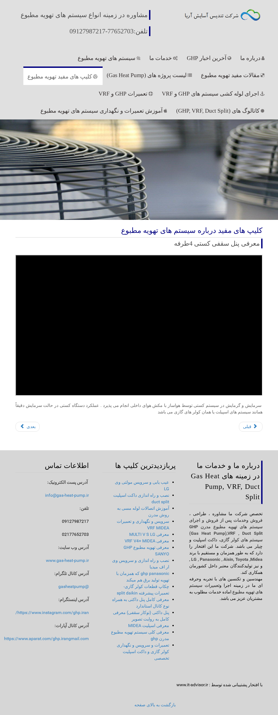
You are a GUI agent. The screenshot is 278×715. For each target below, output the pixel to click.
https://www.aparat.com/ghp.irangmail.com (46, 638)
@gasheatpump (73, 586)
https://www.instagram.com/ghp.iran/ (52, 612)
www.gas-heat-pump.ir (67, 560)
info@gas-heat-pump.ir (67, 495)
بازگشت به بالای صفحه (155, 704)
